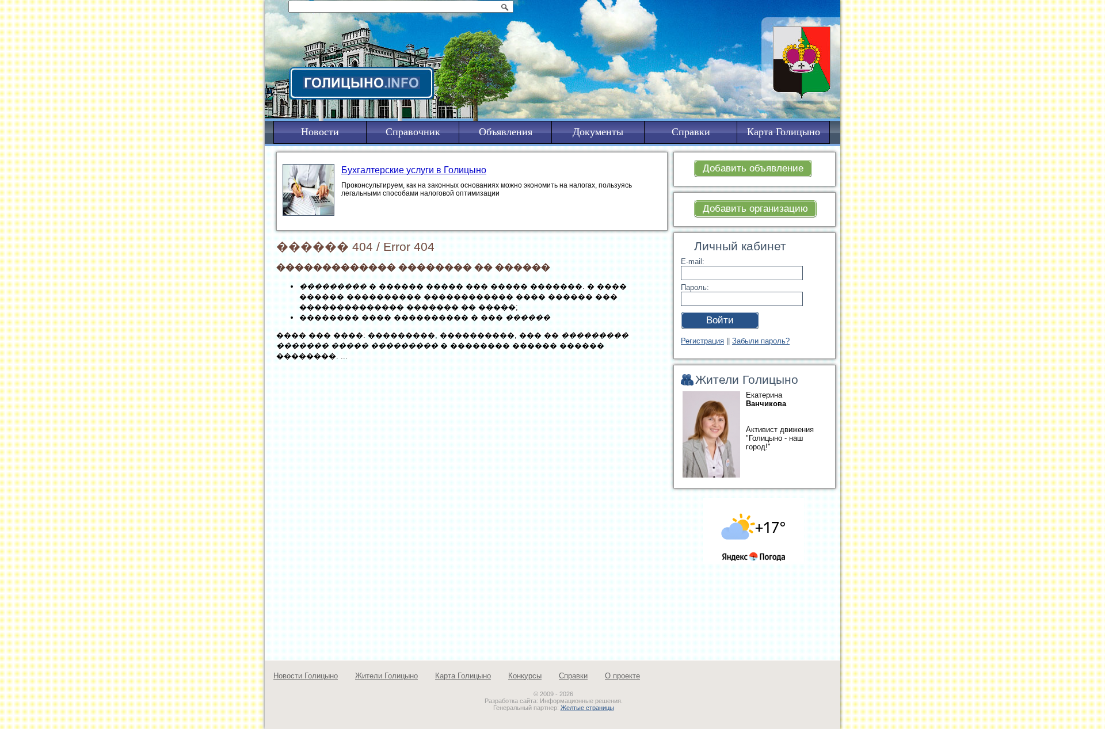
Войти (720, 320)
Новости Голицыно (305, 675)
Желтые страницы (587, 707)
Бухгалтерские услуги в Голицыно (413, 170)
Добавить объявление (753, 168)
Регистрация (702, 341)
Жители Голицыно (386, 675)
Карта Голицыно (463, 675)
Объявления (505, 132)
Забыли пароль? (761, 341)
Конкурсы (525, 675)
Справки (573, 675)
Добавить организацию (755, 208)
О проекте (622, 675)
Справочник (413, 132)
